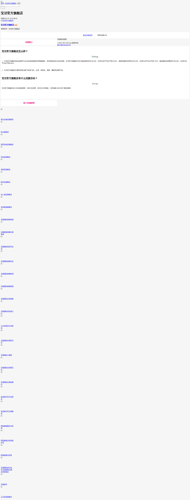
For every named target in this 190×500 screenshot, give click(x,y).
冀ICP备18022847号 (64, 45)
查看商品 (4, 31)
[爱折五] (95, 1)
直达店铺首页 (88, 35)
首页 (2, 3)
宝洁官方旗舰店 (10, 3)
